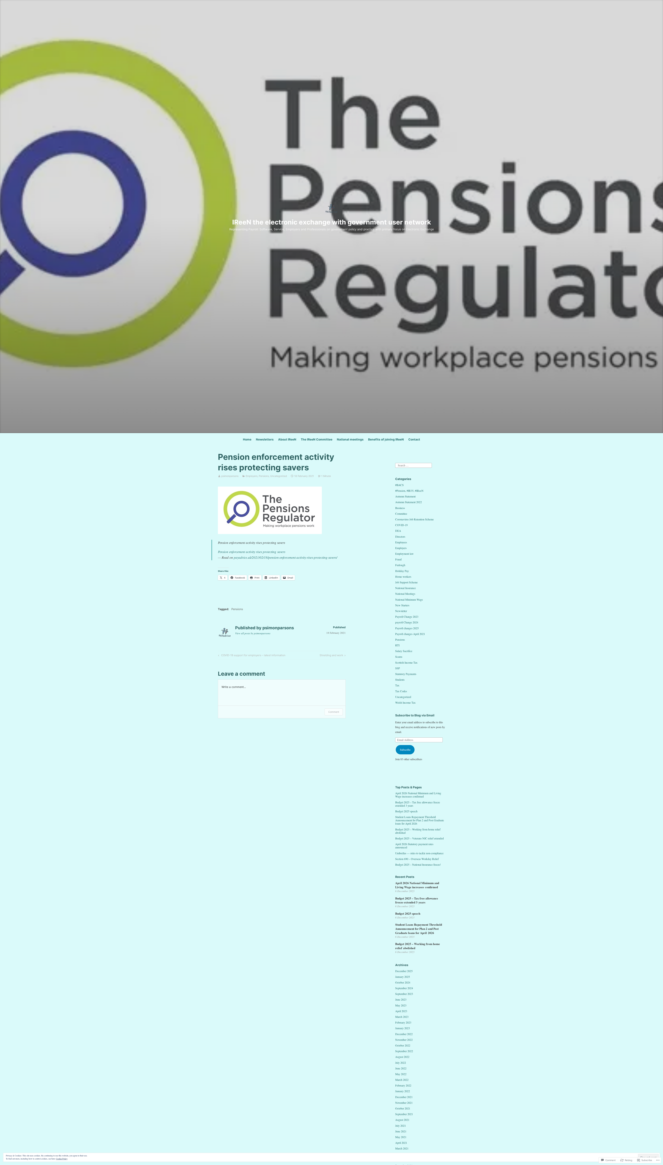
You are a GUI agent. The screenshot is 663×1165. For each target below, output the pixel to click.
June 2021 (400, 1131)
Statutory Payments (405, 674)
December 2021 (404, 1097)
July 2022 (400, 1062)
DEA (398, 530)
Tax (397, 685)
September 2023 (404, 994)
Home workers (403, 576)
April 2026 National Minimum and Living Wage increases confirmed (418, 794)
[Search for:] (413, 465)
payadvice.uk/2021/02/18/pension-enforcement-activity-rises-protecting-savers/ (285, 557)
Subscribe (405, 749)
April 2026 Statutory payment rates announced (414, 845)
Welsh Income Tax (405, 702)
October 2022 (402, 1045)
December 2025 (404, 971)
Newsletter (401, 611)
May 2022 (400, 1074)
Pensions (264, 475)
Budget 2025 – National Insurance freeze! (418, 864)
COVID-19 (401, 525)
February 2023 (403, 1022)
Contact (414, 439)
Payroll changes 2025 (407, 628)
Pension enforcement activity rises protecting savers (251, 552)
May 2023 (400, 1005)
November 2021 (404, 1102)
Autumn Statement (405, 496)
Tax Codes (401, 691)
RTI (397, 645)
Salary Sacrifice (403, 651)
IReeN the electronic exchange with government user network (331, 222)
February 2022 (403, 1085)
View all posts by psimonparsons (252, 633)
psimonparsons (229, 475)
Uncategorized (278, 475)
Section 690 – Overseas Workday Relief (417, 859)
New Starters (402, 605)
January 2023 (402, 1028)
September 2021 (404, 1114)
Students (400, 679)
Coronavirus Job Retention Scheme (414, 519)
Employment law (404, 553)
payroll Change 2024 (406, 622)
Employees (401, 542)
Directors (400, 536)
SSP (397, 668)
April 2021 (401, 1142)
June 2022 (400, 1068)
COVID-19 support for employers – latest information (251, 655)
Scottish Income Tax (406, 662)
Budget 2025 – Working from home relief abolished (417, 831)
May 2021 (400, 1137)
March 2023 (402, 1017)
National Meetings (405, 593)
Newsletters (265, 439)
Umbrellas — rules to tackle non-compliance (419, 853)
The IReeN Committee (316, 439)
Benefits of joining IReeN (386, 439)
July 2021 (400, 1125)
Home (247, 439)
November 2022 (404, 1039)
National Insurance (405, 588)
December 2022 (404, 1034)
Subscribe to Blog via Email (414, 715)
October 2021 (402, 1108)
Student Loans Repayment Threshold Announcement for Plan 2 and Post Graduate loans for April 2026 (419, 820)
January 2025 (402, 976)
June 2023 (400, 999)
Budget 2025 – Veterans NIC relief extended (419, 838)
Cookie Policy (62, 1158)
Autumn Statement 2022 (408, 502)
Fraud (398, 559)
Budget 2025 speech (406, 811)
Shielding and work (331, 655)
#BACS (399, 485)
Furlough (400, 565)
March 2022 (402, 1079)
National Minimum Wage (409, 599)
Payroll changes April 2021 (410, 634)
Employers (251, 475)
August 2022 (402, 1057)
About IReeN (287, 439)
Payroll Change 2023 (406, 616)
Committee (401, 513)
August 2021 (402, 1120)
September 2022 (404, 1051)
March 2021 (402, 1148)
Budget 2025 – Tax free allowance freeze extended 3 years (417, 803)
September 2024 (404, 988)
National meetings (350, 439)
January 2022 (402, 1091)
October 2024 (402, 982)
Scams (398, 656)
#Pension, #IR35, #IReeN (409, 490)
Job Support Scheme (406, 582)
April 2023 (401, 1011)
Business (400, 508)
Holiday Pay (402, 571)
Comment (333, 711)
